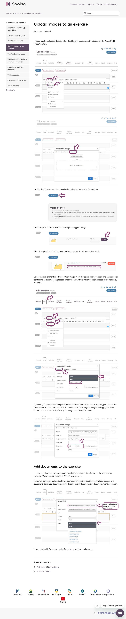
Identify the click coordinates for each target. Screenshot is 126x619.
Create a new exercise (16, 35)
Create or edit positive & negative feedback (17, 60)
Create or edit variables (17, 80)
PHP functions (13, 86)
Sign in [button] (91, 4)
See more (10, 90)
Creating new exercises (33, 13)
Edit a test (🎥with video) (48, 567)
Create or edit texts (15, 41)
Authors (18, 13)
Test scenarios (13, 75)
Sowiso (9, 13)
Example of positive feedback (15, 68)
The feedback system (16, 54)
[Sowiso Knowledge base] (15, 4)
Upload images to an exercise (16, 47)
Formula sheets (43, 571)
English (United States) (107, 4)
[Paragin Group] (107, 614)
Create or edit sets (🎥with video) (16, 29)
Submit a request (77, 4)
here (72, 549)
